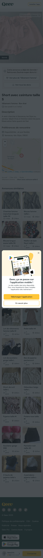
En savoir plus (21, 303)
